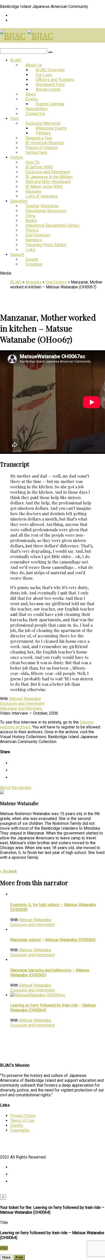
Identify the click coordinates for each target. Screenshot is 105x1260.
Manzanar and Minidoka (21, 708)
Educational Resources (45, 210)
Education (19, 201)
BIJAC (15, 60)
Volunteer (34, 264)
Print (19, 1257)
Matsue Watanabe (25, 698)
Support (17, 254)
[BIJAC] (12, 35)
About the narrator (16, 787)
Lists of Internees (41, 196)
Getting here (36, 152)
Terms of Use (22, 1120)
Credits (16, 1125)
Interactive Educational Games (52, 225)
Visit (14, 118)
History (16, 157)
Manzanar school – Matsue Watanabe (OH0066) (53, 939)
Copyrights (20, 1130)
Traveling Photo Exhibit (45, 244)
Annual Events (48, 89)
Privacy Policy (23, 1115)
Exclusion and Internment (22, 703)
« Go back (8, 871)
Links (30, 249)
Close (6, 1257)
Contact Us (35, 113)
